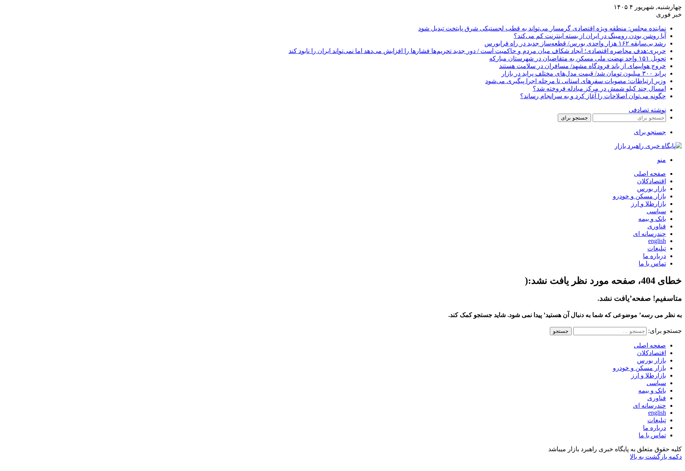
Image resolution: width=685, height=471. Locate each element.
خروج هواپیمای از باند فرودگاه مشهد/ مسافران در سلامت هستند (582, 66)
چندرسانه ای (649, 233)
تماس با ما (652, 263)
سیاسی (656, 211)
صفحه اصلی (650, 173)
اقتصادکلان (651, 181)
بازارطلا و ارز (648, 203)
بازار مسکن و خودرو (639, 196)
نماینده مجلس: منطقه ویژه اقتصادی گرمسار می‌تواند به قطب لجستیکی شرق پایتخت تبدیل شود (542, 28)
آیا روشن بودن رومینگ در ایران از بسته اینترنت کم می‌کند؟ (590, 35)
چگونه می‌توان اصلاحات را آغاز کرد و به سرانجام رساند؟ (593, 96)
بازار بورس (651, 188)
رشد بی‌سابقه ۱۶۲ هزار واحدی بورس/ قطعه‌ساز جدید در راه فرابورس (575, 43)
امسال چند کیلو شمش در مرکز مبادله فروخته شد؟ (599, 88)
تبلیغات (656, 248)
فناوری (656, 226)
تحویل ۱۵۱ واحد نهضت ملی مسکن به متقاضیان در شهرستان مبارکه (577, 58)
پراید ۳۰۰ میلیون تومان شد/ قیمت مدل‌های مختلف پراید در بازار (583, 73)
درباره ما (654, 256)
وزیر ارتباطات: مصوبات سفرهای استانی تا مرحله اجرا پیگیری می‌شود (575, 81)
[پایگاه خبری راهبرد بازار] (648, 145)
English (657, 240)
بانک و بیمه (652, 218)
